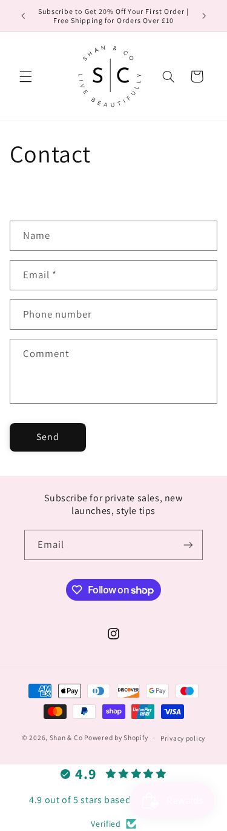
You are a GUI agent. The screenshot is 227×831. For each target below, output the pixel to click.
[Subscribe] (188, 544)
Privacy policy (182, 738)
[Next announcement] (204, 15)
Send (47, 436)
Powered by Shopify (116, 737)
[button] (25, 76)
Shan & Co (66, 737)
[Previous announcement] (23, 15)
